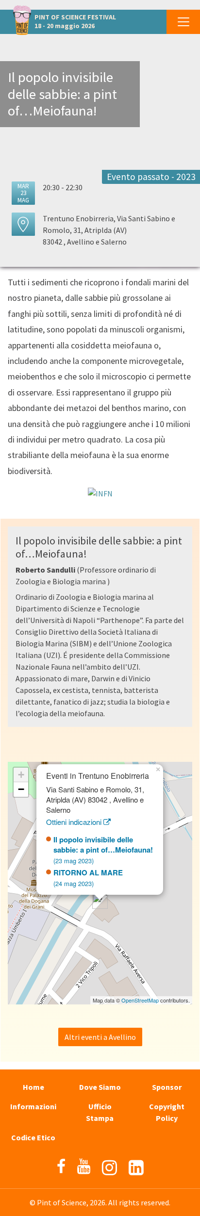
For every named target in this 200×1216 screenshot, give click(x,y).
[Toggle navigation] (183, 22)
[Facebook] (61, 1166)
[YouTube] (83, 1166)
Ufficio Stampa (100, 1112)
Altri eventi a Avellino (100, 1037)
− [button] (21, 789)
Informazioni (33, 1106)
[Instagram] (109, 1168)
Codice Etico (33, 1137)
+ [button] (21, 775)
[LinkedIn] (136, 1168)
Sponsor (167, 1087)
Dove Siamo (100, 1087)
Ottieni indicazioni (74, 822)
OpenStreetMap (140, 1000)
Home (33, 1087)
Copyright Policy (166, 1112)
